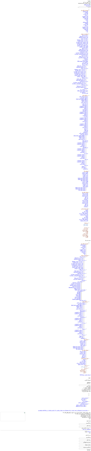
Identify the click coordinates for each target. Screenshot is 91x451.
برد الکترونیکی (85, 95)
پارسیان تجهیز (88, 374)
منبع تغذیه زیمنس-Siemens (75, 285)
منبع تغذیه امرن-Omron (76, 283)
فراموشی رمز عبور (87, 429)
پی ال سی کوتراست (84, 51)
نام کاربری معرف (87, 447)
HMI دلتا (79, 292)
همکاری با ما (85, 231)
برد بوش (86, 122)
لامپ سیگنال (85, 17)
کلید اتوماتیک (85, 11)
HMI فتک (79, 293)
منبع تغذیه (86, 58)
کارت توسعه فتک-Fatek (83, 50)
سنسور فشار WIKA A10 (83, 178)
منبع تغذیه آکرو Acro (76, 286)
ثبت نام (89, 431)
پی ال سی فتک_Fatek (83, 49)
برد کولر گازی (85, 109)
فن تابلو (86, 197)
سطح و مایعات (85, 173)
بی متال (86, 15)
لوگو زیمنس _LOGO (84, 47)
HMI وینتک (78, 295)
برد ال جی (86, 116)
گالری (87, 232)
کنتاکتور (86, 12)
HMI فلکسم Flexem (76, 299)
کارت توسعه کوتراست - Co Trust (81, 54)
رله (87, 21)
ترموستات (86, 199)
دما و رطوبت (85, 175)
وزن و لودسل (85, 174)
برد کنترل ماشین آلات (83, 96)
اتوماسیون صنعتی (84, 33)
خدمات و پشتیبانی (84, 403)
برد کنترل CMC (85, 101)
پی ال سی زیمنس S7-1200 (82, 44)
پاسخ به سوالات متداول (81, 404)
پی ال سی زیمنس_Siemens (82, 39)
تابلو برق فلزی (85, 194)
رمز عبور (89, 425)
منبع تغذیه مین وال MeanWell (75, 287)
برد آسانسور (85, 132)
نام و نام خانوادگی (87, 442)
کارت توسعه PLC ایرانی (83, 57)
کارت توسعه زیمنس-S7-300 (82, 43)
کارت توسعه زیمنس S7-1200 (82, 42)
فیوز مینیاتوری (85, 16)
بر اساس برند (85, 60)
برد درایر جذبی (85, 103)
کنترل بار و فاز (85, 212)
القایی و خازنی (85, 172)
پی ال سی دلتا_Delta (84, 36)
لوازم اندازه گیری (84, 208)
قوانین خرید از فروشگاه (81, 406)
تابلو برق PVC (85, 193)
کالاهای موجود (88, 387)
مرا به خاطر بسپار (85, 428)
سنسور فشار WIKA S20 (83, 179)
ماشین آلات (85, 224)
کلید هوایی (86, 18)
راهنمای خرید (85, 401)
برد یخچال (86, 108)
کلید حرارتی (85, 13)
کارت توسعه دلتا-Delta (83, 37)
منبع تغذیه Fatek (77, 288)
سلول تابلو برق (85, 192)
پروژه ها (86, 222)
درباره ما (86, 227)
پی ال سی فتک (85, 48)
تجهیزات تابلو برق (84, 10)
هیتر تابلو (86, 198)
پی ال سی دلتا (85, 35)
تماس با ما (86, 228)
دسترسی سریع (85, 397)
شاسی (86, 19)
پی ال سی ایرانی (84, 55)
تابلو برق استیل (85, 195)
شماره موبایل (88, 444)
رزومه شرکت (85, 230)
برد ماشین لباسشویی (83, 106)
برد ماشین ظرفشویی (83, 107)
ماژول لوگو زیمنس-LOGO (82, 45)
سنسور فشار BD (84, 180)
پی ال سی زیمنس (84, 38)
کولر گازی (86, 130)
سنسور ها (86, 171)
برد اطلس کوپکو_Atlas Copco (82, 99)
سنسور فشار (85, 177)
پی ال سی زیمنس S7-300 (83, 41)
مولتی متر (86, 211)
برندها (83, 374)
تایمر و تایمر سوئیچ (84, 214)
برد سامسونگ (85, 104)
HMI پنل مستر (78, 296)
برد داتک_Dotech (84, 100)
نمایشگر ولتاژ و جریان (83, 213)
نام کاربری (88, 423)
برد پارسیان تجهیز (84, 102)
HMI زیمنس (78, 294)
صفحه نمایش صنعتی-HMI (82, 61)
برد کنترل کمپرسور (84, 97)
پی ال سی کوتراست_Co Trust (82, 52)
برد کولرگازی (85, 115)
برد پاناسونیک (85, 110)
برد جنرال (86, 128)
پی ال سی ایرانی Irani (83, 56)
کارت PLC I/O (85, 63)
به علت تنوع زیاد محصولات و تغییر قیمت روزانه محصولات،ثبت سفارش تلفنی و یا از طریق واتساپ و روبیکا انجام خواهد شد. (63, 410)
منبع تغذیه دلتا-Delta (77, 282)
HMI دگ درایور (77, 298)
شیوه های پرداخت (82, 402)
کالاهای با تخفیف (87, 388)
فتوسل (86, 210)
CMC (81, 374)
